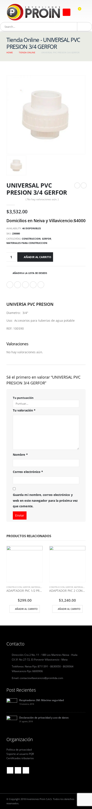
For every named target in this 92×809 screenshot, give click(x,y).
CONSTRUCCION (31, 238)
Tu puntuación (23, 398)
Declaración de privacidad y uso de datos (44, 717)
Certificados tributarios (20, 758)
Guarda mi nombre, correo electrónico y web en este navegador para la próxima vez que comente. (45, 500)
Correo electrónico (28, 472)
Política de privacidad (19, 749)
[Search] (82, 26)
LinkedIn (25, 284)
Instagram (26, 770)
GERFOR (46, 238)
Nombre (20, 455)
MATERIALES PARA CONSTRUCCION (26, 243)
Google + (33, 284)
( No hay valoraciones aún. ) (42, 199)
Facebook (9, 284)
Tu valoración (24, 410)
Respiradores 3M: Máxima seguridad (41, 700)
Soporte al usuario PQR (20, 753)
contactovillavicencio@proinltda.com (41, 678)
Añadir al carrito (37, 257)
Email (40, 284)
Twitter (17, 284)
